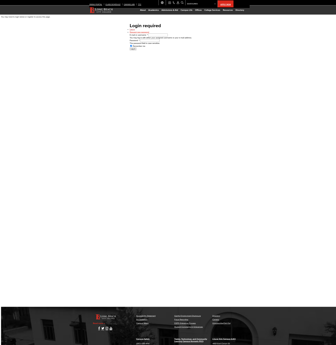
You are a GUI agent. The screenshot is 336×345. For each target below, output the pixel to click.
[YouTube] (111, 328)
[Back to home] (101, 10)
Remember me (138, 46)
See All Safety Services (178, 2)
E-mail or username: (139, 35)
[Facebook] (99, 328)
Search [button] (182, 2)
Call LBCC (174, 2)
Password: (135, 40)
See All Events (169, 2)
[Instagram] (107, 328)
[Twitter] (103, 328)
